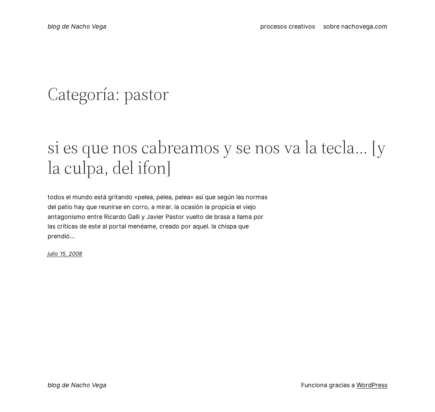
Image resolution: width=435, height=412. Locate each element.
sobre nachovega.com (355, 26)
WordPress (371, 385)
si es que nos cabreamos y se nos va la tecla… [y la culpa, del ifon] (217, 157)
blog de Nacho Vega (77, 26)
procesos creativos (287, 26)
